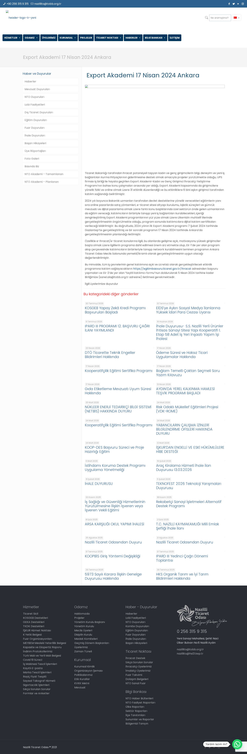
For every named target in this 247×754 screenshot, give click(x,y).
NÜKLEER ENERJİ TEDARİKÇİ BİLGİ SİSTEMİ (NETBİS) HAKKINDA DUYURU (118, 409)
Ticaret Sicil (30, 614)
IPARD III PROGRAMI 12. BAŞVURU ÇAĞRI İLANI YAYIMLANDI (117, 328)
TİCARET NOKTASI (107, 37)
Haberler (30, 81)
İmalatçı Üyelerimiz (138, 671)
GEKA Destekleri (33, 622)
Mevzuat (80, 687)
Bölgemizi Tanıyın (137, 723)
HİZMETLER (10, 37)
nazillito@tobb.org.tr (47, 4)
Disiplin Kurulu (83, 635)
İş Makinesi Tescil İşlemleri (40, 664)
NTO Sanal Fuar (136, 683)
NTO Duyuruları (34, 97)
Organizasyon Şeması (88, 671)
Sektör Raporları (136, 711)
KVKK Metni (81, 683)
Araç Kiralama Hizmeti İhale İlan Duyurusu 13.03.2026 (183, 467)
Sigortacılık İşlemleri (36, 685)
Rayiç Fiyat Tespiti (34, 676)
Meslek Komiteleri (86, 639)
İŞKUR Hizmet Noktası (37, 630)
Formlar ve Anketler (36, 693)
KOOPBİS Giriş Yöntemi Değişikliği (112, 556)
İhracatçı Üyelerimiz (139, 666)
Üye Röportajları (35, 151)
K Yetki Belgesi (32, 635)
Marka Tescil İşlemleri (37, 672)
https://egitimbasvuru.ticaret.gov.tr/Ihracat (162, 269)
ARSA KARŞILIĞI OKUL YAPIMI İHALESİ (114, 524)
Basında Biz (32, 166)
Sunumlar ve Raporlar (140, 719)
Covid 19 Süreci (32, 660)
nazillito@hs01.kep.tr (190, 654)
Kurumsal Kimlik (84, 666)
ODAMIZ (30, 37)
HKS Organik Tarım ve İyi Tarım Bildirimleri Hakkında (182, 576)
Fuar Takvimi (134, 675)
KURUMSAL (66, 37)
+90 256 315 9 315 (18, 4)
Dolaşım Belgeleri (137, 679)
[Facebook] (229, 4)
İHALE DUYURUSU (99, 483)
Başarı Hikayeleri (35, 143)
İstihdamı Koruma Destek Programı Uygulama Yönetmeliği (115, 467)
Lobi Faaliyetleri (35, 105)
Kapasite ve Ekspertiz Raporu (42, 647)
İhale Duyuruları (35, 135)
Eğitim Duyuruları (36, 120)
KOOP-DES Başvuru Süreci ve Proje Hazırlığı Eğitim (114, 449)
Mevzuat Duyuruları (37, 89)
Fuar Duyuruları (35, 128)
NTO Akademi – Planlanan (42, 182)
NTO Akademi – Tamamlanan (44, 174)
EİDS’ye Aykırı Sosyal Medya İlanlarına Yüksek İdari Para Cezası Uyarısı (188, 310)
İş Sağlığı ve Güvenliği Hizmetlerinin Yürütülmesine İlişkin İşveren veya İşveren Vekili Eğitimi (115, 506)
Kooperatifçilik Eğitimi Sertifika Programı (118, 370)
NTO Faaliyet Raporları (140, 703)
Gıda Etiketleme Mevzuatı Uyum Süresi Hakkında (118, 390)
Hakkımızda (82, 614)
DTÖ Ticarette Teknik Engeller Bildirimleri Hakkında (110, 354)
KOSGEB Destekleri (35, 618)
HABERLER (131, 37)
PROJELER (86, 37)
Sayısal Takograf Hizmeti (39, 681)
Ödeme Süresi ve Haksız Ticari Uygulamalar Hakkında (182, 354)
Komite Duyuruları (137, 626)
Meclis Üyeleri (83, 630)
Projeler (79, 618)
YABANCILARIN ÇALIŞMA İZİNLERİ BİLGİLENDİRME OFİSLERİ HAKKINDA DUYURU (184, 429)
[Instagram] (242, 4)
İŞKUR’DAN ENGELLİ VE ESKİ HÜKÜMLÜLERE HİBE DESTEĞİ (190, 449)
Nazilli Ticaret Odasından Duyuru (113, 542)
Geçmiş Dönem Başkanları (91, 643)
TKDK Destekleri (33, 626)
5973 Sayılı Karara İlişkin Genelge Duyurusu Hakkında (113, 576)
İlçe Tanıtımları (135, 715)
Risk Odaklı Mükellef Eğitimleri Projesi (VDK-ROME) (187, 409)
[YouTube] (238, 4)
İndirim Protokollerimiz (37, 651)
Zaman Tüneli (83, 651)
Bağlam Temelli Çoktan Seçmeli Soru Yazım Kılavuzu (188, 372)
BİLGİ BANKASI (153, 37)
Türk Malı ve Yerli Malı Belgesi (42, 656)
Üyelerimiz (81, 647)
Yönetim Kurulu (84, 626)
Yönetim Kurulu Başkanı (89, 622)
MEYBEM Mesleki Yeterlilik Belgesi (44, 643)
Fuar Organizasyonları (37, 639)
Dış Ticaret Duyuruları (39, 112)
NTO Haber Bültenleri (139, 698)
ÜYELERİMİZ (49, 37)
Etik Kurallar (82, 679)
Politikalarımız (83, 675)
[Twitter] (233, 4)
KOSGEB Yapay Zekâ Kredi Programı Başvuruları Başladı (115, 310)
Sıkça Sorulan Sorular (37, 689)
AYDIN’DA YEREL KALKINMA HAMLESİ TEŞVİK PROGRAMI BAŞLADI (185, 390)
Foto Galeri (32, 159)
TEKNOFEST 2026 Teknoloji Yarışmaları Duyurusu (188, 485)
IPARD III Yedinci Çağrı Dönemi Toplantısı (182, 558)
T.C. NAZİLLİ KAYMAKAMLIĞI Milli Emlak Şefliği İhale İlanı (187, 526)
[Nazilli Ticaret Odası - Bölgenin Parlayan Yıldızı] (21, 18)
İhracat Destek (135, 658)
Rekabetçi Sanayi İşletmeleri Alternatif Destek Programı (188, 503)
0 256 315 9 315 (192, 631)
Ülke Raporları (135, 707)
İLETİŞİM (175, 37)
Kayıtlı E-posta (33, 668)
